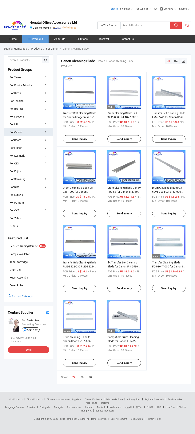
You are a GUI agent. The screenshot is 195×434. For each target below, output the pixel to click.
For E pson (16, 148)
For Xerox (15, 77)
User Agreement (119, 418)
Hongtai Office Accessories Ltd (53, 22)
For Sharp (15, 140)
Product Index (175, 399)
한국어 (139, 407)
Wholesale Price (114, 399)
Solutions (82, 39)
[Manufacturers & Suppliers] (28, 7)
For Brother (16, 108)
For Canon (16, 132)
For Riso (14, 187)
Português (44, 407)
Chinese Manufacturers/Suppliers (64, 399)
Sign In (114, 8)
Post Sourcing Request (187, 25)
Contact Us (127, 39)
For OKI (14, 163)
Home (13, 39)
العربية (128, 407)
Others (14, 226)
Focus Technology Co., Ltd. (73, 418)
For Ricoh (15, 93)
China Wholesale (93, 399)
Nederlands (115, 407)
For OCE (14, 210)
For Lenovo (16, 194)
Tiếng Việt (86, 410)
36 (82, 377)
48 (90, 377)
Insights (105, 402)
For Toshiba (17, 101)
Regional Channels (154, 399)
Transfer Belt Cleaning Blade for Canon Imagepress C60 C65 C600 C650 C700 (79, 117)
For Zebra (15, 218)
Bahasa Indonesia (105, 410)
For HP (14, 124)
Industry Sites (134, 399)
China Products (35, 399)
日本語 (149, 407)
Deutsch (101, 407)
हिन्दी (159, 407)
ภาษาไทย (170, 407)
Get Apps (168, 8)
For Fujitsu (16, 171)
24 (73, 377)
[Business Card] (47, 312)
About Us (59, 39)
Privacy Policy (154, 418)
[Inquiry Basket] (156, 8)
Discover (104, 39)
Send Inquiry (79, 138)
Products (37, 39)
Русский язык (74, 407)
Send (29, 349)
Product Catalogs (22, 296)
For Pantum (17, 202)
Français (58, 407)
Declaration (137, 418)
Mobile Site (91, 402)
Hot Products (16, 399)
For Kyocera (17, 116)
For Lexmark (17, 155)
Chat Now (32, 329)
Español (31, 407)
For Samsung (18, 179)
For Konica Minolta (21, 85)
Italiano (89, 407)
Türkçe (182, 407)
